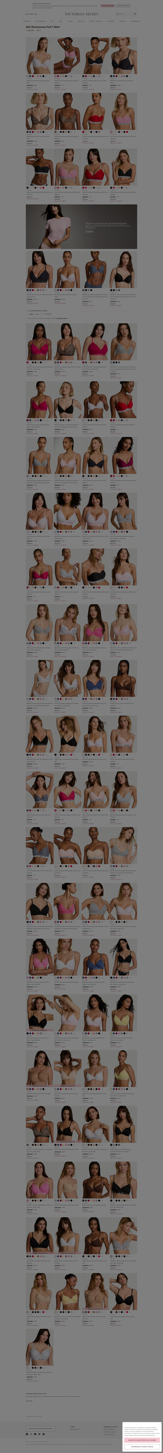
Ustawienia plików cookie (142, 1447)
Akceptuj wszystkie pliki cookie (142, 1440)
